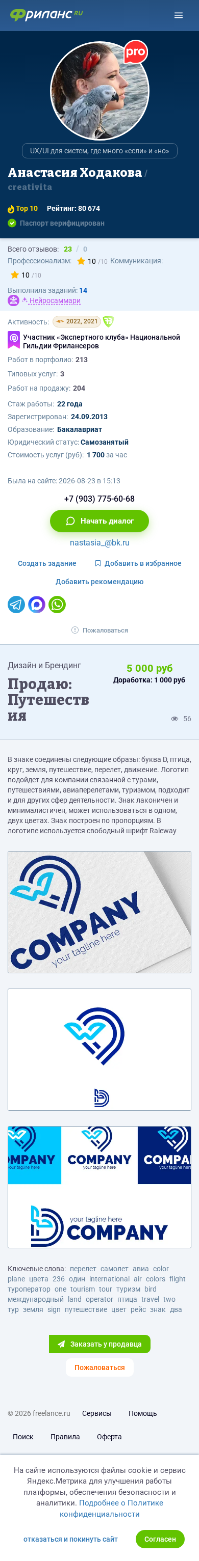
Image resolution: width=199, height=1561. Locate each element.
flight (177, 1279)
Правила (65, 1437)
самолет (115, 1269)
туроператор (29, 1289)
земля (33, 1309)
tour (105, 1289)
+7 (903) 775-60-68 (99, 499)
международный (36, 1299)
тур (13, 1309)
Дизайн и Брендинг (44, 665)
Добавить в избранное (143, 563)
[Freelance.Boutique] (108, 321)
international (109, 1279)
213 (82, 359)
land (75, 1299)
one (60, 1289)
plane (16, 1279)
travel (150, 1299)
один (77, 1279)
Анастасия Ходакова (76, 179)
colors (155, 1279)
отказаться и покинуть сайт (70, 1539)
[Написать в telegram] (16, 604)
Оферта (109, 1437)
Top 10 (26, 208)
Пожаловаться (105, 630)
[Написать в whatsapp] (57, 604)
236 (59, 1279)
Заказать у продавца (105, 1344)
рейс (138, 1309)
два (176, 1309)
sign (54, 1309)
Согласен (160, 1539)
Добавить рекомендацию (99, 582)
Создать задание (47, 563)
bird (150, 1289)
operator (99, 1299)
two (169, 1299)
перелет (83, 1269)
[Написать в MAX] (36, 604)
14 (83, 290)
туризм (128, 1289)
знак (158, 1309)
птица (127, 1299)
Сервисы (97, 1413)
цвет (119, 1309)
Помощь (143, 1413)
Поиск (23, 1437)
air (138, 1279)
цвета (38, 1279)
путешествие (86, 1309)
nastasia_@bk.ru (100, 542)
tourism (82, 1289)
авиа (141, 1269)
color (161, 1269)
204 (79, 388)
